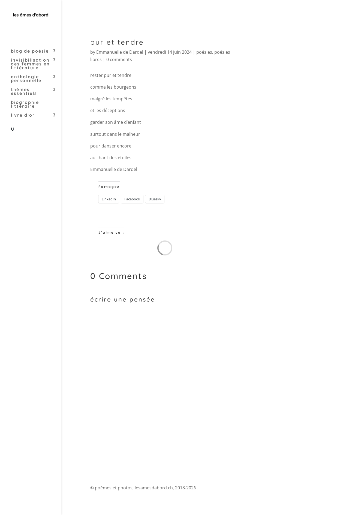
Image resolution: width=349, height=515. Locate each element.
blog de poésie (30, 51)
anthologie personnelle (26, 79)
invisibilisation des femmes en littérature (30, 64)
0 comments (119, 59)
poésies (204, 52)
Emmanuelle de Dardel (119, 52)
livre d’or (23, 115)
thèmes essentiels (24, 92)
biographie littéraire (25, 104)
